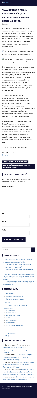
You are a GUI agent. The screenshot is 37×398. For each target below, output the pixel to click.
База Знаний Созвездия (14, 297)
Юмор (7, 336)
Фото (8, 318)
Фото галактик (11, 320)
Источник (5, 155)
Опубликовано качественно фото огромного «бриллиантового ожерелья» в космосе (18, 350)
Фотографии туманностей (15, 325)
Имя (3, 213)
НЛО (6, 328)
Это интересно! (10, 333)
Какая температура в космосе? (15, 162)
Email (4, 222)
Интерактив (10, 310)
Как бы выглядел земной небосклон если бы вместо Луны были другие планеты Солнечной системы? (18, 372)
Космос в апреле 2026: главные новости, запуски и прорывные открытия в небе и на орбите (18, 276)
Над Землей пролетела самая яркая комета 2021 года (16, 166)
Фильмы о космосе (13, 315)
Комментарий (8, 186)
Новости (5, 24)
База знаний (9, 293)
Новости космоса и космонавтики (21, 386)
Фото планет (10, 323)
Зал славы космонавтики (15, 299)
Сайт (4, 230)
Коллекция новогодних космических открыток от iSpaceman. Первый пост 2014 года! (17, 357)
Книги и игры (11, 313)
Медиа (7, 302)
